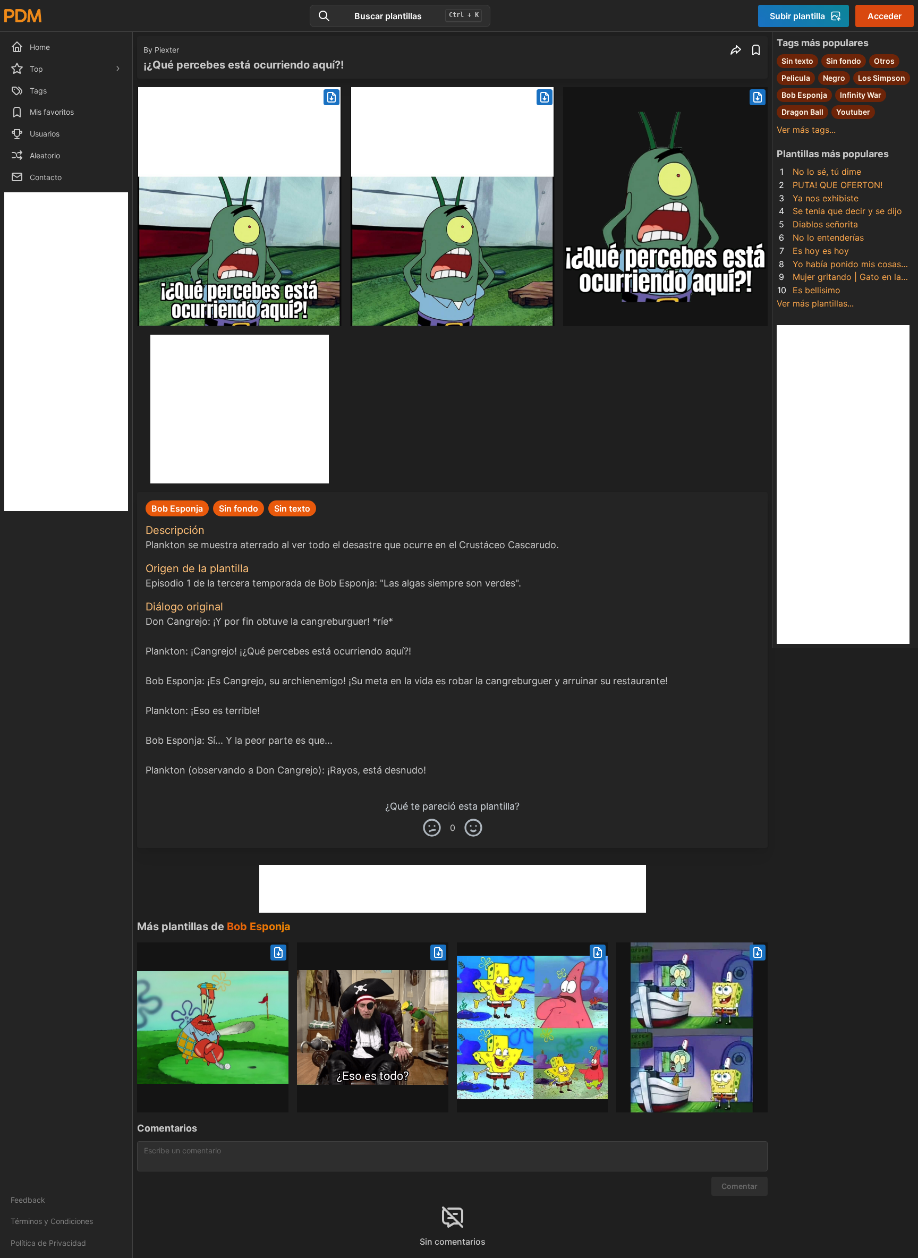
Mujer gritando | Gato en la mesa (847, 277)
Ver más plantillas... (815, 303)
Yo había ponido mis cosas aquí (847, 265)
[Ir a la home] (22, 15)
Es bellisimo (816, 290)
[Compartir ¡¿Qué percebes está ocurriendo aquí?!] (735, 49)
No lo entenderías (828, 237)
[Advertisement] (66, 351)
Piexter (167, 49)
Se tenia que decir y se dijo (847, 211)
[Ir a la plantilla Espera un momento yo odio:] (212, 1027)
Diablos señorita (825, 224)
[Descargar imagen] (331, 97)
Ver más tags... (806, 129)
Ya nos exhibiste (825, 198)
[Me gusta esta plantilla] (473, 827)
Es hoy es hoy (821, 250)
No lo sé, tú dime (827, 171)
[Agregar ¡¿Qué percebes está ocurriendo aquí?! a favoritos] (756, 49)
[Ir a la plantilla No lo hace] (692, 1027)
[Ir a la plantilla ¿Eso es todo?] (372, 1027)
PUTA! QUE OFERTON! (837, 185)
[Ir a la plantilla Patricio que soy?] (532, 1027)
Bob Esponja (259, 926)
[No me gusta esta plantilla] (432, 827)
